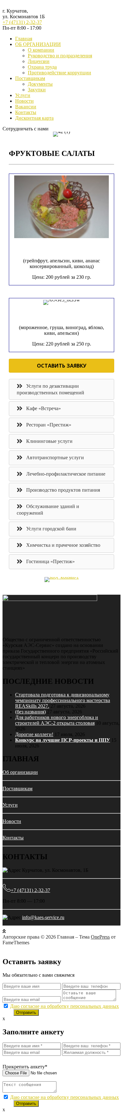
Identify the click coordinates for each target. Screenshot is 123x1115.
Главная (23, 38)
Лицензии (39, 61)
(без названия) (30, 711)
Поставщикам (30, 78)
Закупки (37, 89)
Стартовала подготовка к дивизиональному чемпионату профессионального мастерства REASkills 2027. (62, 700)
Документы (40, 84)
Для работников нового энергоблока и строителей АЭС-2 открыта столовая (56, 720)
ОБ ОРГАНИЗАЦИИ (38, 44)
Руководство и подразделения (60, 55)
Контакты (25, 112)
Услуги (22, 95)
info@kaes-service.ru (43, 917)
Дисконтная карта (34, 118)
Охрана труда (42, 67)
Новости (24, 101)
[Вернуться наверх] (4, 931)
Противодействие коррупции (59, 72)
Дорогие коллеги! (34, 734)
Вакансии (25, 106)
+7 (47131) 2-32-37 (22, 22)
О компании (41, 50)
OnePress (100, 937)
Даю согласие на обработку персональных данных (64, 1006)
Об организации (20, 772)
